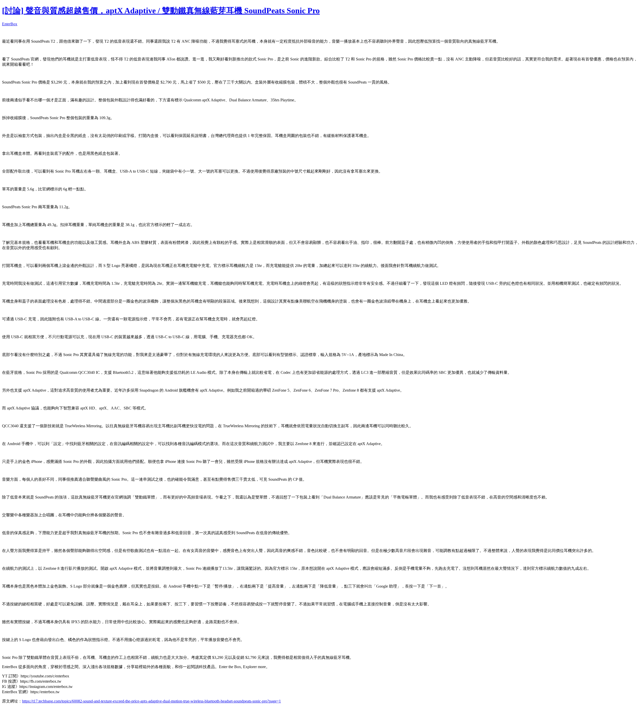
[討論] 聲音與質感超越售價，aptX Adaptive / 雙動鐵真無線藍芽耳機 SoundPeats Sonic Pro (161, 10)
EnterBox (9, 24)
